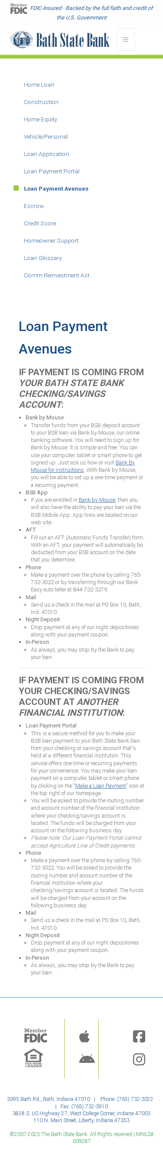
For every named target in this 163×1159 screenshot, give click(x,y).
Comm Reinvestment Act (57, 275)
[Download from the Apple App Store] (84, 1037)
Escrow (34, 205)
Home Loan (39, 84)
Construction (41, 101)
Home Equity (40, 119)
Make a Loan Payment (100, 785)
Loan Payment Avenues (56, 188)
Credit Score (40, 223)
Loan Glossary (43, 257)
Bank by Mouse (97, 500)
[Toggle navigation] (125, 39)
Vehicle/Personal (46, 136)
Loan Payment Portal (52, 171)
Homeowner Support (51, 240)
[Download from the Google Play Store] (87, 1060)
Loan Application (46, 153)
